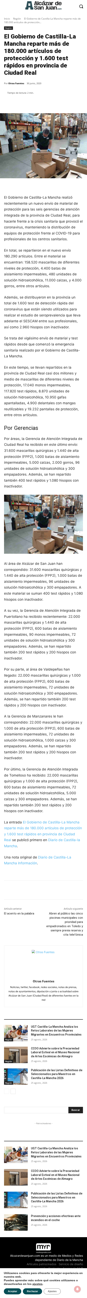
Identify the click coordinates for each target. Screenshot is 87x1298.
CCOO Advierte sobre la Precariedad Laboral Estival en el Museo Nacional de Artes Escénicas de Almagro (55, 1052)
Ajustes (52, 1291)
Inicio (7, 18)
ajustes (37, 1284)
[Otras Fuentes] (43, 962)
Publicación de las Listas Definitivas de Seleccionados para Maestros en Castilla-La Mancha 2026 (56, 1074)
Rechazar (32, 1291)
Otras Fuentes (16, 83)
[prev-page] (6, 1091)
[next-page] (13, 1091)
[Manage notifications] (77, 1289)
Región (17, 18)
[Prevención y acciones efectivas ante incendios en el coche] (16, 1222)
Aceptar (12, 1291)
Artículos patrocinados (41, 1264)
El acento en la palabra (19, 913)
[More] (73, 103)
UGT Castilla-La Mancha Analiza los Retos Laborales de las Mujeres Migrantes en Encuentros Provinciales (56, 1030)
